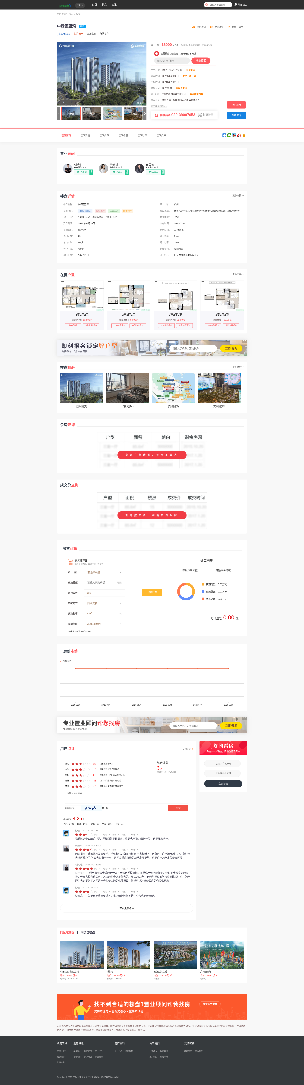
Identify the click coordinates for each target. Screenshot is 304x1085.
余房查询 (190, 70)
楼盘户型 (104, 135)
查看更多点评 (127, 908)
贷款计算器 (237, 27)
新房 (104, 4)
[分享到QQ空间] (244, 135)
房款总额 (73, 582)
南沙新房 (199, 1051)
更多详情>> (238, 195)
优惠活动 (99, 1057)
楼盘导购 (77, 1057)
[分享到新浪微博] (239, 135)
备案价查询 (181, 88)
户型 (72, 572)
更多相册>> (238, 366)
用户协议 (153, 1057)
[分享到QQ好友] (234, 135)
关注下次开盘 (189, 76)
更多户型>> (238, 274)
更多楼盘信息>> (159, 106)
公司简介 (153, 1051)
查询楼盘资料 (196, 94)
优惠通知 (219, 27)
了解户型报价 (73, 325)
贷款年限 (73, 623)
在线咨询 (236, 115)
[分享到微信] (229, 135)
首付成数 (73, 593)
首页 (94, 4)
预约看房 (236, 105)
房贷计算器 (61, 1051)
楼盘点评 (161, 135)
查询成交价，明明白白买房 (152, 515)
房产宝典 (88, 1057)
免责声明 (164, 1057)
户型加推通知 (91, 325)
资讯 (114, 4)
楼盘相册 (123, 135)
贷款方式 (73, 603)
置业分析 (118, 1051)
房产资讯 (99, 1051)
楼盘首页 (66, 135)
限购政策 (129, 1051)
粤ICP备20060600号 (110, 1077)
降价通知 (201, 27)
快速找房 (61, 1057)
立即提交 (223, 783)
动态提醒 (201, 60)
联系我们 (164, 1051)
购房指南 (88, 1051)
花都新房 (188, 1051)
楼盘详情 (85, 135)
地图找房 (61, 1062)
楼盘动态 (142, 135)
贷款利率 (73, 613)
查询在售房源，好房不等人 (152, 455)
